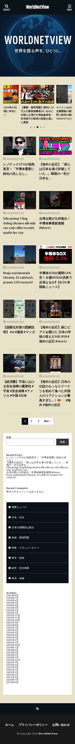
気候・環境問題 (20, 537)
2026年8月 (12, 595)
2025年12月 (13, 615)
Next (46, 421)
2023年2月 (12, 664)
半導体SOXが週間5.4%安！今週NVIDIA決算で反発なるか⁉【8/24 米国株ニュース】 (55, 280)
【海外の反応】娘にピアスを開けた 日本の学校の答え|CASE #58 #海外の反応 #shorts (55, 334)
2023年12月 (13, 659)
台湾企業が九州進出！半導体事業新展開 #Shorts (54, 223)
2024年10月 (13, 644)
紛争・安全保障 (20, 567)
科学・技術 (18, 557)
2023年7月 (12, 662)
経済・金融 (18, 578)
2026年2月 (12, 610)
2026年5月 (12, 602)
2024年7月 (12, 647)
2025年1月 (12, 642)
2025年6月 (12, 630)
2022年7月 (12, 669)
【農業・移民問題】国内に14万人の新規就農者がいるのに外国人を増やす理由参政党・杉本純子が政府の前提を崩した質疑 (37, 115)
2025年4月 (12, 635)
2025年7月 (12, 627)
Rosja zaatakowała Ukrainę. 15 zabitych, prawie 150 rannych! (18, 277)
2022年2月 (12, 674)
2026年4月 (12, 605)
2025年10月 (13, 620)
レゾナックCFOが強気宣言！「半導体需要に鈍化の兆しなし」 (19, 168)
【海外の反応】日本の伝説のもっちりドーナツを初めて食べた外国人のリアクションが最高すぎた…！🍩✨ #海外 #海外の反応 (55, 393)
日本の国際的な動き (23, 527)
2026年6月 (12, 600)
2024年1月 (12, 657)
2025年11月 (13, 617)
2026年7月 (12, 597)
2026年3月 (12, 607)
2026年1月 (12, 612)
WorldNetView (37, 7)
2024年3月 (12, 654)
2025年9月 (12, 622)
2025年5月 (12, 632)
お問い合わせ (61, 724)
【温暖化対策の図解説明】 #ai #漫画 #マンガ (19, 329)
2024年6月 (12, 649)
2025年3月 (12, 637)
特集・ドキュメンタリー (25, 547)
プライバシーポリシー (33, 724)
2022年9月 (12, 667)
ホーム (9, 724)
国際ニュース (19, 507)
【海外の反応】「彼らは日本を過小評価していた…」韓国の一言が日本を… (54, 171)
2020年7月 (12, 679)
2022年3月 (12, 672)
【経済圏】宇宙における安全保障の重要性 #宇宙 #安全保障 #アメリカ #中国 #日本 (18, 388)
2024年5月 (12, 652)
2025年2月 (12, 640)
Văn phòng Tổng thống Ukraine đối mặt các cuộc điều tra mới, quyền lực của (19, 225)
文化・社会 (18, 517)
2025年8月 (12, 625)
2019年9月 (12, 682)
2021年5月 (12, 677)
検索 (8, 437)
